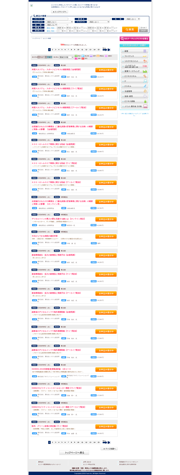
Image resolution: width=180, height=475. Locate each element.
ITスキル (135, 86)
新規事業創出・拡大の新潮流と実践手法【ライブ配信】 (55, 274)
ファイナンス (135, 56)
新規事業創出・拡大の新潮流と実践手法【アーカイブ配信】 (57, 293)
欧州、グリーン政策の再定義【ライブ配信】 (50, 426)
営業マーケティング (135, 71)
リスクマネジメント (135, 61)
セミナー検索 (47, 38)
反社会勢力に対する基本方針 (127, 464)
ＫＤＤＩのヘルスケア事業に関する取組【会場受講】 (54, 144)
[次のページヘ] (105, 49)
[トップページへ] (59, 11)
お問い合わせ (87, 462)
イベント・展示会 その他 (135, 106)
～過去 (47, 28)
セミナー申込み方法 (89, 464)
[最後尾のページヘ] (109, 49)
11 (82, 50)
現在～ (53, 28)
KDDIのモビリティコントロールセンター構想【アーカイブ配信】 (59, 407)
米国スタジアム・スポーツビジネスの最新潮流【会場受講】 (57, 69)
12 (86, 50)
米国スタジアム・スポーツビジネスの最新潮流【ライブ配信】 (57, 88)
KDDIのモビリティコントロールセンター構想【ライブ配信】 (57, 388)
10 (78, 50)
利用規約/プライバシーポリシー (128, 462)
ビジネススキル (135, 76)
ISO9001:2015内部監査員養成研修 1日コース (51, 369)
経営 (135, 51)
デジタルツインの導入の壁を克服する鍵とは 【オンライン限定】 (59, 219)
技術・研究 (135, 96)
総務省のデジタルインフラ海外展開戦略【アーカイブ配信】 (57, 350)
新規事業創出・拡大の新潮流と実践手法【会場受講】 (54, 255)
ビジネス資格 (135, 101)
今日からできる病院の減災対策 (45, 236)
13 (90, 50)
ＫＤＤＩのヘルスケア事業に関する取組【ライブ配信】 (55, 163)
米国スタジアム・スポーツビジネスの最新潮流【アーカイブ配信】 (59, 107)
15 (98, 50)
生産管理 (135, 91)
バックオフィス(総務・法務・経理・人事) (135, 66)
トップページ (36, 38)
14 (94, 50)
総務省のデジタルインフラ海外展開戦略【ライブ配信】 (55, 331)
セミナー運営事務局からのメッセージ (49, 464)
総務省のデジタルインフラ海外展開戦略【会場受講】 (54, 312)
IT (135, 81)
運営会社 (40, 462)
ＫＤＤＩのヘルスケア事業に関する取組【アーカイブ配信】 (57, 182)
